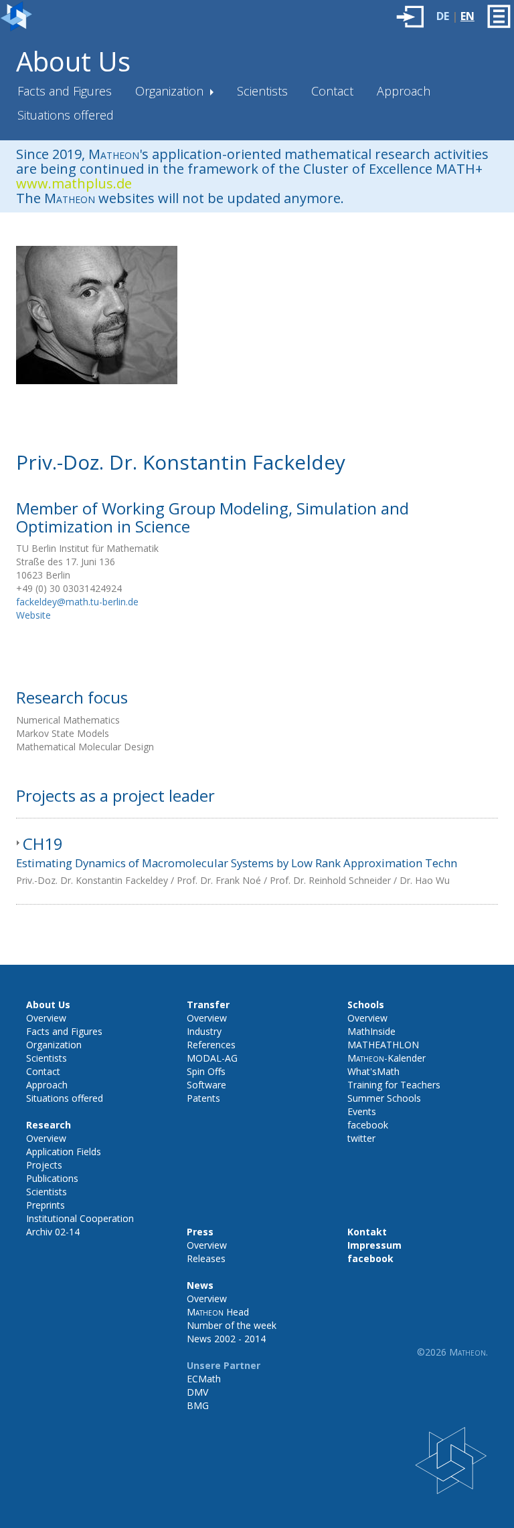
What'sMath (373, 1071)
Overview (46, 1018)
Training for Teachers (393, 1084)
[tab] (257, 861)
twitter (361, 1138)
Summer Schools (384, 1098)
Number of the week (231, 1325)
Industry (204, 1031)
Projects (44, 1165)
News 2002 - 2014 (226, 1338)
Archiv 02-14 (53, 1231)
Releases (206, 1258)
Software (206, 1084)
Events (361, 1111)
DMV (197, 1392)
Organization (171, 91)
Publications (52, 1178)
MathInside (371, 1031)
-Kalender (386, 1058)
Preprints (45, 1205)
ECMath (204, 1378)
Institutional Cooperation (80, 1218)
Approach (403, 91)
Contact (332, 91)
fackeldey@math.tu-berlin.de (77, 601)
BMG (198, 1405)
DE (442, 16)
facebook (367, 1124)
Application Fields (63, 1151)
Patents (203, 1098)
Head (218, 1312)
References (211, 1044)
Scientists (262, 91)
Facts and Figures (64, 91)
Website (33, 615)
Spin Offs (206, 1071)
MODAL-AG (212, 1058)
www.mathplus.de (74, 183)
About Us (73, 61)
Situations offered (65, 115)
